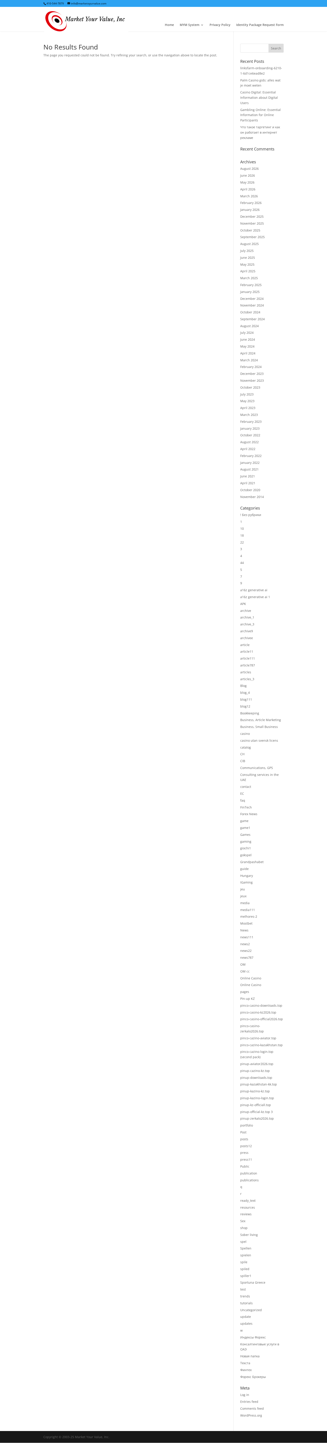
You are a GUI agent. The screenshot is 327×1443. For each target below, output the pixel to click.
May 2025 (247, 264)
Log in (244, 1395)
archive (245, 611)
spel (243, 1241)
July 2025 (247, 251)
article (245, 645)
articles (245, 672)
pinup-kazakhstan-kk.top (258, 1084)
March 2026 (249, 196)
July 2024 (247, 332)
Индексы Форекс (253, 1337)
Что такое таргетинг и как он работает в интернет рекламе (260, 132)
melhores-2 (248, 916)
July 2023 (247, 394)
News (244, 930)
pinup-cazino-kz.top (255, 1071)
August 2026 (249, 168)
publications (249, 1180)
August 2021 (249, 469)
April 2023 (247, 408)
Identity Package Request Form (260, 25)
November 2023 (252, 380)
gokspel (246, 855)
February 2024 (251, 367)
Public (244, 1166)
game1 (245, 828)
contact (245, 787)
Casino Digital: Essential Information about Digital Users (259, 97)
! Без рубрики (250, 515)
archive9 (246, 631)
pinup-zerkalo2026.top (257, 1118)
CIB (242, 761)
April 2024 (247, 353)
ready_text (248, 1200)
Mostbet (246, 923)
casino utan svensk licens (259, 740)
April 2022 (247, 449)
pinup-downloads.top (256, 1077)
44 (242, 563)
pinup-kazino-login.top (257, 1098)
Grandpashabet (252, 862)
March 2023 (249, 415)
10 (242, 528)
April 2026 (247, 189)
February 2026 (251, 203)
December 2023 (252, 374)
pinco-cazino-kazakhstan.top (261, 1045)
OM (243, 964)
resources (247, 1207)
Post (243, 1132)
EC (242, 793)
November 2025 (252, 223)
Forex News (248, 814)
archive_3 (247, 624)
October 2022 (250, 435)
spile (243, 1262)
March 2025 (249, 278)
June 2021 (247, 476)
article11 (246, 651)
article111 (247, 658)
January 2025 (250, 292)
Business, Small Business (259, 727)
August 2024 (249, 326)
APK (243, 604)
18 (242, 535)
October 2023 (250, 387)
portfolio (246, 1125)
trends (245, 1296)
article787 (247, 665)
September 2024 (252, 319)
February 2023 (251, 421)
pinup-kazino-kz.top (255, 1091)
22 (242, 542)
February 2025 (251, 285)
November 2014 (252, 497)
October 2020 (250, 490)
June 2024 (247, 339)
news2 (245, 944)
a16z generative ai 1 (255, 597)
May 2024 (247, 346)
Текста (245, 1363)
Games (245, 834)
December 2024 (252, 299)
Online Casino (250, 978)
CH (242, 754)
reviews (246, 1214)
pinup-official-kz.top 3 (256, 1112)
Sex (242, 1221)
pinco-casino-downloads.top (261, 1005)
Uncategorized (251, 1310)
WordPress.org (251, 1415)
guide (244, 869)
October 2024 (250, 312)
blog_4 (245, 692)
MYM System (189, 25)
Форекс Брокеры (253, 1377)
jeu (242, 889)
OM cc (245, 971)
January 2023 (250, 428)
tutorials (246, 1303)
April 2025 (247, 271)
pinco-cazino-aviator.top (258, 1038)
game (244, 821)
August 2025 (249, 244)
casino (245, 733)
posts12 (246, 1146)
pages (244, 992)
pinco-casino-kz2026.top (258, 1012)
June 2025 (247, 257)
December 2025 (252, 216)
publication (248, 1173)
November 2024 (252, 305)
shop (244, 1228)
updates (246, 1323)
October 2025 (250, 230)
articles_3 (247, 679)
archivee (246, 638)
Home (169, 25)
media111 (247, 910)
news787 (246, 957)
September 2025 (252, 237)
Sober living (249, 1235)
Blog (243, 686)
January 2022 (250, 463)
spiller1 (245, 1276)
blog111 (246, 699)
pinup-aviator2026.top (256, 1064)
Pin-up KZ (247, 998)
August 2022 (249, 442)
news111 (246, 937)
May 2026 (247, 182)
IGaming (246, 882)
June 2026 (247, 175)
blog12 (245, 706)
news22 (246, 951)
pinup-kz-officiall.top (255, 1105)
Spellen (245, 1248)
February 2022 (251, 456)
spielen (245, 1255)
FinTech (246, 807)
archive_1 (247, 617)
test (243, 1289)
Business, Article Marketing (260, 720)
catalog (245, 747)
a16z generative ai (253, 590)
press (244, 1152)
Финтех (246, 1370)
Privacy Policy (220, 25)
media (245, 903)
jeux (243, 896)
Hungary (246, 876)
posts (244, 1139)
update (245, 1317)
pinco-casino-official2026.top (261, 1019)
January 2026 (250, 210)
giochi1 (245, 848)
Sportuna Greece (252, 1282)
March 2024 (249, 360)
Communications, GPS (256, 768)
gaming (245, 841)
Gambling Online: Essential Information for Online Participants (260, 115)
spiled (244, 1269)
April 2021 (247, 483)
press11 (246, 1159)
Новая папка (250, 1356)
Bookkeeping (249, 713)
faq (242, 800)
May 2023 (247, 401)
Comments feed (252, 1408)
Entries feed (249, 1402)
